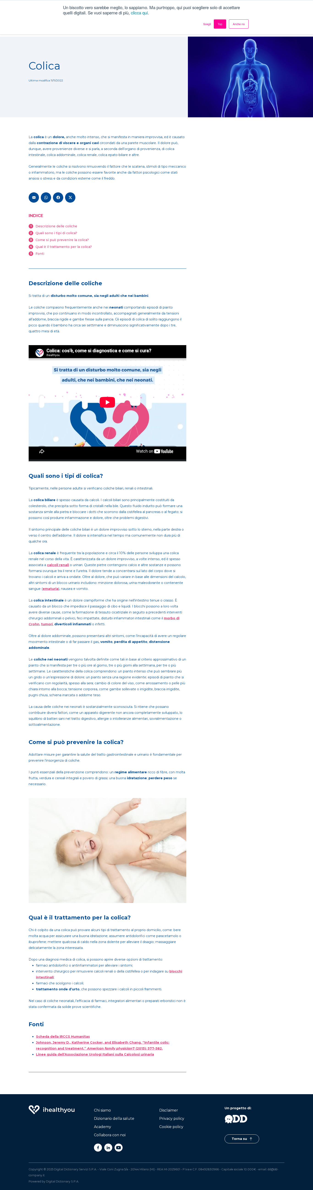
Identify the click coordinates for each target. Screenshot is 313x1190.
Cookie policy (171, 1127)
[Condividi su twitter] (70, 197)
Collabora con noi (110, 1135)
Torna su (240, 1139)
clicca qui (139, 13)
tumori (47, 624)
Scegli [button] (207, 24)
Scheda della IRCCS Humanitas (63, 1036)
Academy (102, 1127)
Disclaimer (168, 1110)
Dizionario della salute (114, 1118)
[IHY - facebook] (98, 1148)
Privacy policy (171, 1118)
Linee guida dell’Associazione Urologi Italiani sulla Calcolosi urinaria (95, 1054)
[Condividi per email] (34, 197)
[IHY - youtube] (119, 1148)
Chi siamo (102, 1110)
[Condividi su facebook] (58, 197)
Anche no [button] (239, 24)
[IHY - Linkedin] (108, 1148)
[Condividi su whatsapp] (46, 197)
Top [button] (220, 24)
